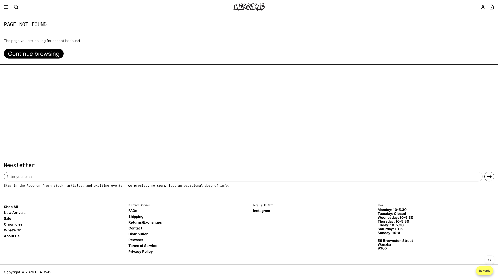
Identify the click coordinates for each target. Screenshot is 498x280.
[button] (16, 7)
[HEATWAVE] (249, 7)
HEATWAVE (44, 272)
